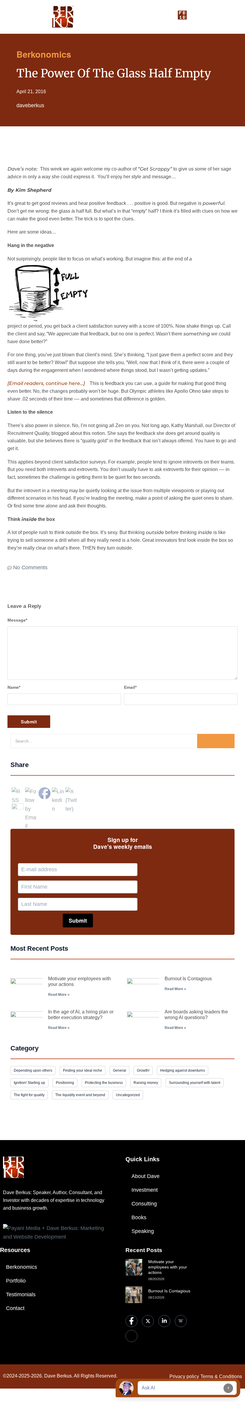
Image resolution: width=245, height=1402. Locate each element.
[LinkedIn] (164, 1321)
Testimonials (21, 1294)
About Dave (145, 1176)
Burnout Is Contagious (188, 978)
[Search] (216, 741)
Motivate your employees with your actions (167, 1267)
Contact (15, 1308)
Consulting (144, 1204)
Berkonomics (21, 1267)
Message (17, 620)
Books (138, 1217)
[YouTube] (131, 1336)
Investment (144, 1190)
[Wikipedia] (181, 1321)
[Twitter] (148, 1321)
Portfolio (16, 1281)
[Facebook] (131, 1321)
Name (13, 687)
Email (130, 687)
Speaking (142, 1231)
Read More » (59, 995)
